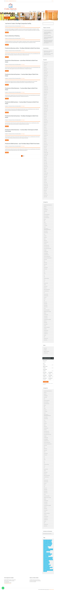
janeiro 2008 (45, 163)
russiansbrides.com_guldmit (47, 319)
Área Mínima (45, 378)
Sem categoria (23, 50)
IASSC (44, 273)
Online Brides (45, 303)
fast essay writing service (47, 256)
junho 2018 (45, 114)
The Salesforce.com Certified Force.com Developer (48, 569)
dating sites (45, 240)
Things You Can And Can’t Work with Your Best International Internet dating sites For (48, 38)
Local (43, 363)
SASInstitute (45, 322)
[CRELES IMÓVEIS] (10, 7)
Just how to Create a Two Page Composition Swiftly (18, 23)
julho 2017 (45, 125)
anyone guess (48, 543)
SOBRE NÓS (34, 11)
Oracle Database (45, 567)
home (44, 265)
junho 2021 (45, 67)
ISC (44, 281)
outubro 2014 (45, 130)
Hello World (45, 262)
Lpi (44, 292)
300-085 (50, 542)
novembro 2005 (46, 185)
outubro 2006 (45, 174)
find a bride (45, 259)
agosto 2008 (45, 155)
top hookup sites (46, 330)
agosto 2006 (45, 176)
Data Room (45, 237)
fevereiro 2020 (46, 86)
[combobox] (48, 365)
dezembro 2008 (46, 152)
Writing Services (46, 338)
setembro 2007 (46, 166)
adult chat (45, 206)
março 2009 (45, 149)
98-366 (45, 542)
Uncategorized (23, 38)
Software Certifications (47, 327)
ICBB (44, 558)
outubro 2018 (45, 108)
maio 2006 (45, 179)
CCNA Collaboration (49, 545)
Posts (45, 349)
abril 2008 (45, 160)
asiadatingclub (46, 209)
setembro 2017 (46, 122)
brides (45, 222)
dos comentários (46, 351)
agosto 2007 (45, 168)
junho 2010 (45, 138)
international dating (46, 278)
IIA (44, 275)
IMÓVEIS (39, 11)
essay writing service (46, 245)
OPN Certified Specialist (46, 566)
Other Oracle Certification (46, 568)
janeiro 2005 (45, 196)
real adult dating (46, 314)
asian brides (45, 211)
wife (44, 336)
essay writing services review (47, 248)
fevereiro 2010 (46, 144)
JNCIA (47, 560)
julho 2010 (45, 136)
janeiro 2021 (45, 70)
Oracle (45, 308)
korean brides (45, 286)
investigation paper (46, 559)
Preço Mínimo (45, 375)
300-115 (45, 543)
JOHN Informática (51, 589)
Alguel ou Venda (45, 366)
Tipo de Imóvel (45, 369)
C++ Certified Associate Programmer (47, 544)
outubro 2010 (45, 133)
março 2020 (45, 84)
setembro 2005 (46, 187)
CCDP (44, 545)
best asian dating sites (46, 214)
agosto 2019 (45, 94)
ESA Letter (45, 243)
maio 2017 (45, 127)
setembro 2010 (46, 135)
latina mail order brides (47, 289)
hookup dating (46, 267)
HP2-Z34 (51, 557)
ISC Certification (51, 559)
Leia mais (7, 32)
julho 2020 (45, 78)
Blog (44, 220)
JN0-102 (45, 560)
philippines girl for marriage (47, 311)
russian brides (45, 316)
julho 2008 (45, 157)
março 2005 (45, 193)
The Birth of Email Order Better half (48, 30)
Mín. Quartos (44, 372)
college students (48, 550)
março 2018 (45, 119)
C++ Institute (45, 225)
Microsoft (45, 297)
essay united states (46, 556)
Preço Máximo (50, 375)
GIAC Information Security (46, 557)
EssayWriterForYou (46, 254)
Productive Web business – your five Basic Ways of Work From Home (22, 143)
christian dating (46, 232)
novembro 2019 (46, 89)
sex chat (45, 325)
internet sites (50, 558)
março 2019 (45, 100)
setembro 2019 (46, 92)
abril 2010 (45, 141)
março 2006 (45, 182)
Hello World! (45, 264)
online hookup (45, 306)
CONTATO (42, 11)
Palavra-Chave (45, 360)
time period (45, 571)
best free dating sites (46, 217)
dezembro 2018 (46, 105)
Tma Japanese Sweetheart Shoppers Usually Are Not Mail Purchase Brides (47, 33)
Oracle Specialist (50, 567)
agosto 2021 (45, 64)
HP (44, 270)
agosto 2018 (45, 111)
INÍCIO (30, 11)
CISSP (44, 550)
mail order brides (46, 295)
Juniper (45, 284)
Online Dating (45, 305)
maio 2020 (45, 81)
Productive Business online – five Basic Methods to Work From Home (22, 48)
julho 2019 (45, 95)
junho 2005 (45, 190)
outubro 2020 (45, 73)
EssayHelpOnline (46, 251)
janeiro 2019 (45, 103)
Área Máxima (50, 378)
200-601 (47, 542)
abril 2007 (45, 171)
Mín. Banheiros (50, 372)
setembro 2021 (46, 62)
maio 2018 (45, 116)
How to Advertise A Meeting (12, 35)
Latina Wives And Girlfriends (47, 35)
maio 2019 (45, 97)
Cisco (44, 234)
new (44, 300)
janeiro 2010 (45, 146)
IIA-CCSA (47, 558)
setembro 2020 (46, 75)
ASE (51, 543)
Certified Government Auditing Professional (47, 549)
